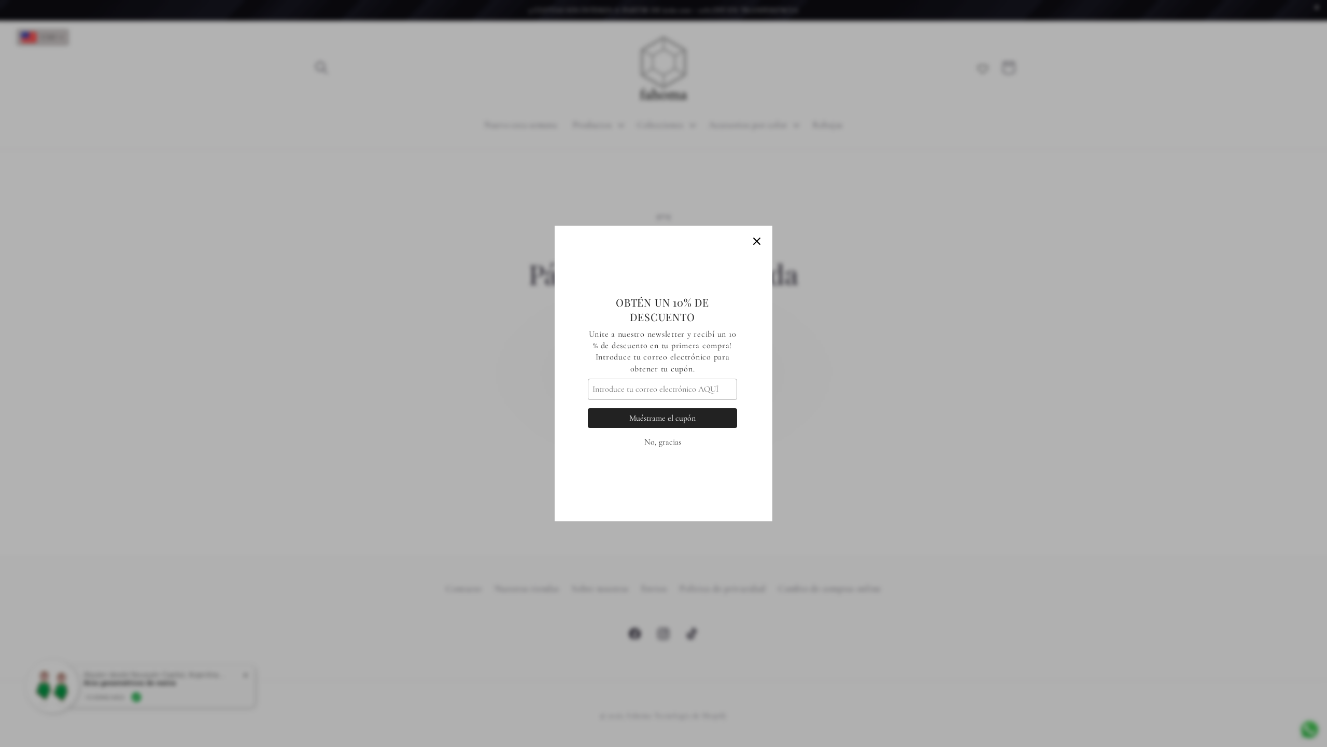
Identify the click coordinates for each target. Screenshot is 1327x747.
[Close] (757, 241)
